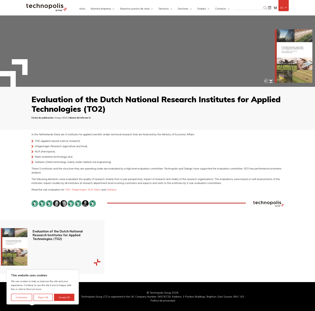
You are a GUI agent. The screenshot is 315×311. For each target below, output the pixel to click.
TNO (67, 189)
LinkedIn (269, 7)
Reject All (43, 297)
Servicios (163, 8)
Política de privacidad (162, 300)
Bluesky (275, 7)
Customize (21, 297)
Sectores (183, 8)
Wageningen (79, 189)
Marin (97, 189)
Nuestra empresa (101, 8)
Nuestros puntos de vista (134, 8)
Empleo (201, 8)
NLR (90, 189)
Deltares (111, 189)
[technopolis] (46, 10)
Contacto (220, 8)
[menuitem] (283, 8)
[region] (43, 287)
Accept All (64, 297)
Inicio (82, 8)
